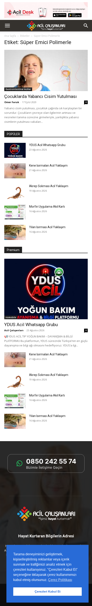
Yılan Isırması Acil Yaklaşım (47, 227)
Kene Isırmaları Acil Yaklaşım (48, 165)
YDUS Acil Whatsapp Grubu (47, 145)
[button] (7, 25)
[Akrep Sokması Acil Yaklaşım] (15, 191)
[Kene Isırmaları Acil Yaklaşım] (15, 170)
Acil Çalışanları (14, 330)
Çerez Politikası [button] (60, 580)
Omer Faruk (11, 102)
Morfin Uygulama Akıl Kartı (47, 206)
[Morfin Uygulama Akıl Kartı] (15, 211)
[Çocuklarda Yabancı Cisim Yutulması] (46, 70)
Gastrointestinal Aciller (18, 89)
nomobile (11, 317)
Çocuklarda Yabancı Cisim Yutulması (40, 96)
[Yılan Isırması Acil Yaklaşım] (15, 232)
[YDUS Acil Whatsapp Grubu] (15, 150)
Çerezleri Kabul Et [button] (48, 591)
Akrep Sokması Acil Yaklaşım (48, 186)
